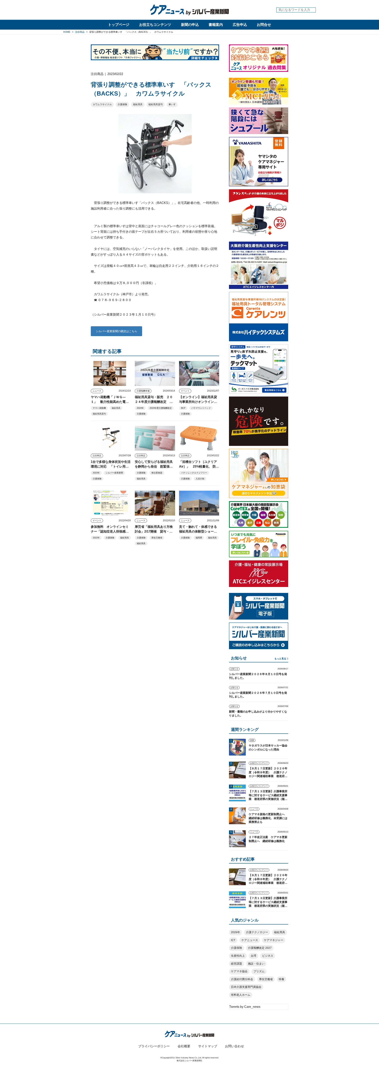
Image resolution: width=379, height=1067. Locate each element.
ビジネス (267, 955)
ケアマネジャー (273, 940)
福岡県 (199, 537)
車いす (172, 104)
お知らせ (234, 669)
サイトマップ (207, 1046)
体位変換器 (156, 473)
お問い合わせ (234, 1046)
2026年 (235, 932)
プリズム (259, 971)
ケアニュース (249, 940)
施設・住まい (256, 963)
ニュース (97, 391)
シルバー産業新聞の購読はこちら (116, 331)
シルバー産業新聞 (114, 473)
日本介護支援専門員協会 (246, 986)
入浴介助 (200, 478)
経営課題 (236, 963)
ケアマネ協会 (239, 971)
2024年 (140, 408)
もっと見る (280, 658)
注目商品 (97, 455)
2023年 (96, 473)
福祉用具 (138, 104)
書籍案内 (216, 25)
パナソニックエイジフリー (194, 473)
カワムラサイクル (102, 104)
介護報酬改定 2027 (260, 947)
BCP (183, 408)
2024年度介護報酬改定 (161, 408)
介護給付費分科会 (242, 979)
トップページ (118, 25)
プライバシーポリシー (154, 1046)
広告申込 (240, 25)
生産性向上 (238, 955)
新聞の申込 (190, 25)
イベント (185, 391)
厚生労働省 (156, 537)
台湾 (253, 955)
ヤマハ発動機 (99, 408)
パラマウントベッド (201, 408)
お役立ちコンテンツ (155, 25)
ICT (233, 940)
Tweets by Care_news (244, 1006)
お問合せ (264, 25)
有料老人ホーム (240, 994)
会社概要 (184, 1046)
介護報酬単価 (143, 391)
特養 (281, 979)
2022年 (96, 537)
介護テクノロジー (257, 932)
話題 (252, 740)
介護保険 (122, 104)
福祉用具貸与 (155, 104)
